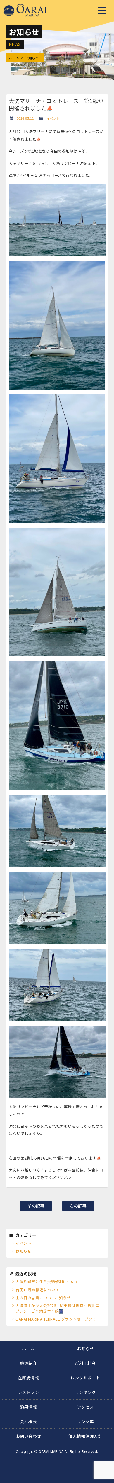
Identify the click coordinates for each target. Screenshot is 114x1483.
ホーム (14, 57)
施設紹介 (28, 1363)
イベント (53, 118)
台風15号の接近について (37, 1290)
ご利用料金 (85, 1363)
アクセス (85, 1407)
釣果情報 (28, 1407)
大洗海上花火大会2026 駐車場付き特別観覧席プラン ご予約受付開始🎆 (57, 1308)
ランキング (85, 1392)
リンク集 (85, 1421)
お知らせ (23, 1251)
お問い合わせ (28, 1436)
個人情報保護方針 (85, 1436)
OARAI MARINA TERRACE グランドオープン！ (55, 1319)
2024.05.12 (25, 118)
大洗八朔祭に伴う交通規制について (47, 1281)
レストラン (28, 1392)
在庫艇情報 (28, 1378)
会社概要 (28, 1421)
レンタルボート (85, 1378)
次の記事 (78, 1206)
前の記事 (35, 1206)
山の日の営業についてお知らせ (43, 1297)
